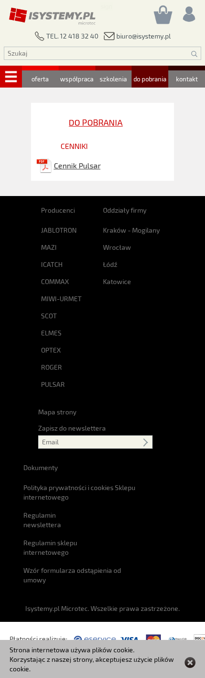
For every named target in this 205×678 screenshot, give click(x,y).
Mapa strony (57, 412)
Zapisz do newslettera (72, 428)
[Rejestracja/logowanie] (188, 12)
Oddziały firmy (124, 210)
